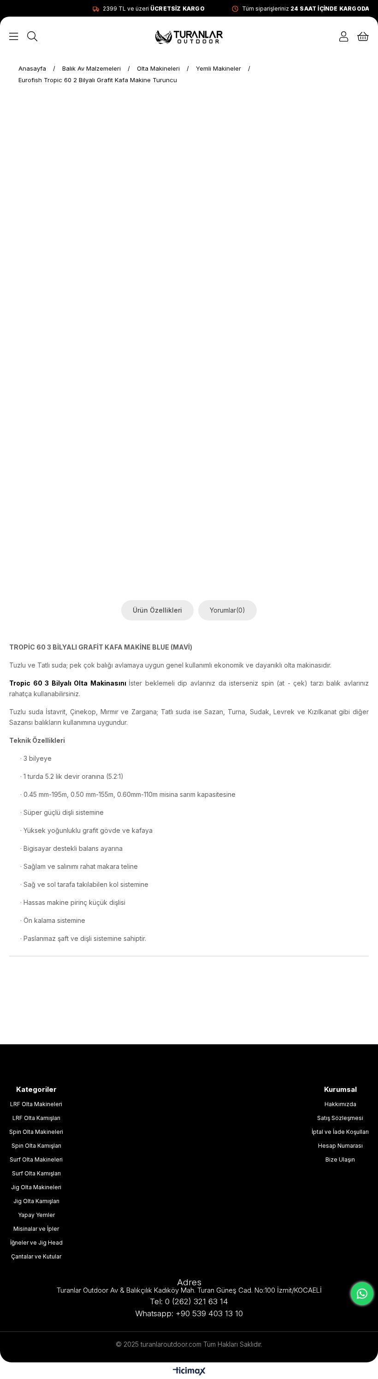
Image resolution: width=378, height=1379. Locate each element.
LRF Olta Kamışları (36, 1117)
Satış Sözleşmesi (340, 1117)
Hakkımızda (340, 1104)
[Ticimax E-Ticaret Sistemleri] (189, 1372)
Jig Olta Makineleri (36, 1187)
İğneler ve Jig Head (36, 1242)
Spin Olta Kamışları (36, 1145)
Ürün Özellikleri (157, 610)
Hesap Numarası (340, 1145)
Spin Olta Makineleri (36, 1131)
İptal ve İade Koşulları (340, 1131)
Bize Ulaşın (340, 1159)
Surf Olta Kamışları (36, 1173)
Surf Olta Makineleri (36, 1159)
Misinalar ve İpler (36, 1228)
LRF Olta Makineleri (36, 1104)
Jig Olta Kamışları (36, 1201)
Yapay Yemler (36, 1214)
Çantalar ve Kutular (36, 1256)
